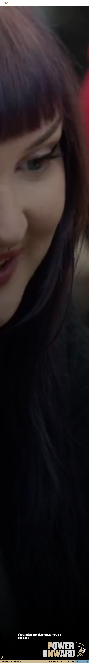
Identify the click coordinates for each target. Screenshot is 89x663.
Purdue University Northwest (11, 661)
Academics (47, 2)
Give (73, 661)
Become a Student (40, 2)
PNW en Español (81, 2)
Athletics (68, 2)
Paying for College (55, 2)
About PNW (74, 2)
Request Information (53, 661)
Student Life (62, 2)
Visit (62, 661)
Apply (68, 661)
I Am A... (77, 661)
